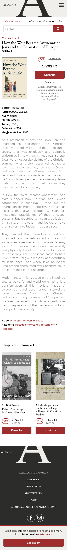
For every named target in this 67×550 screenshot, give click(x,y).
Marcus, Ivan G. (11, 38)
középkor (7, 328)
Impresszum (33, 486)
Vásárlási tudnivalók (33, 472)
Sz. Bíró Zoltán (10, 405)
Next (60, 381)
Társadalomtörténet (27, 324)
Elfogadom (34, 542)
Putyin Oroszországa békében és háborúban (13, 410)
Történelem (48, 324)
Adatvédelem (33, 493)
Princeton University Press (26, 320)
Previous (6, 381)
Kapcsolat (33, 479)
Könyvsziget (11, 21)
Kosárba (50, 75)
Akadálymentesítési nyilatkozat (33, 506)
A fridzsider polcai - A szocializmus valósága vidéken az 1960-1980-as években (48, 410)
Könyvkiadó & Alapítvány (46, 21)
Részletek (46, 534)
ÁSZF (33, 500)
